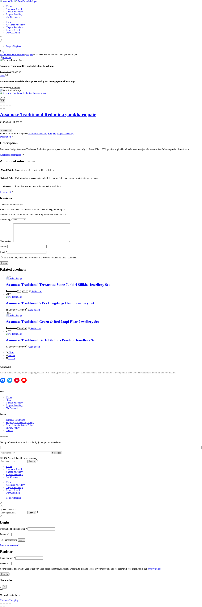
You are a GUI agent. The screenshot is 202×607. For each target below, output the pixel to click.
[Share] (4, 105)
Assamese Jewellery (15, 54)
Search (32, 461)
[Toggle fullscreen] (7, 105)
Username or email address (13, 529)
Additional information (11, 154)
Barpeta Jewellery (65, 133)
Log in (21, 540)
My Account (12, 408)
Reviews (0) (6, 192)
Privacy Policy (13, 428)
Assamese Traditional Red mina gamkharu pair (48, 114)
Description (5, 136)
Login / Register (13, 46)
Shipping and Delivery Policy (20, 422)
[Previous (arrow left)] (1, 606)
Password (5, 534)
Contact (9, 430)
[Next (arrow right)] (4, 606)
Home (3, 54)
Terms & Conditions (15, 420)
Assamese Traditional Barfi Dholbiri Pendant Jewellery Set (51, 340)
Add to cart (6, 131)
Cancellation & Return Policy (19, 425)
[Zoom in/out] (10, 105)
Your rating (6, 219)
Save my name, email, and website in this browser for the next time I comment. (40, 257)
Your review (6, 241)
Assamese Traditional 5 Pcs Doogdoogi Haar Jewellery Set (50, 303)
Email (3, 252)
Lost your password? (10, 545)
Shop (8, 400)
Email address (7, 558)
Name (3, 246)
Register (4, 574)
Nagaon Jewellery (14, 402)
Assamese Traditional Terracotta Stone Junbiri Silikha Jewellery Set (58, 285)
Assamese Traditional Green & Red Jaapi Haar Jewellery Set (52, 322)
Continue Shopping (9, 600)
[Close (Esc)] (1, 105)
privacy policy (154, 568)
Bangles (29, 54)
